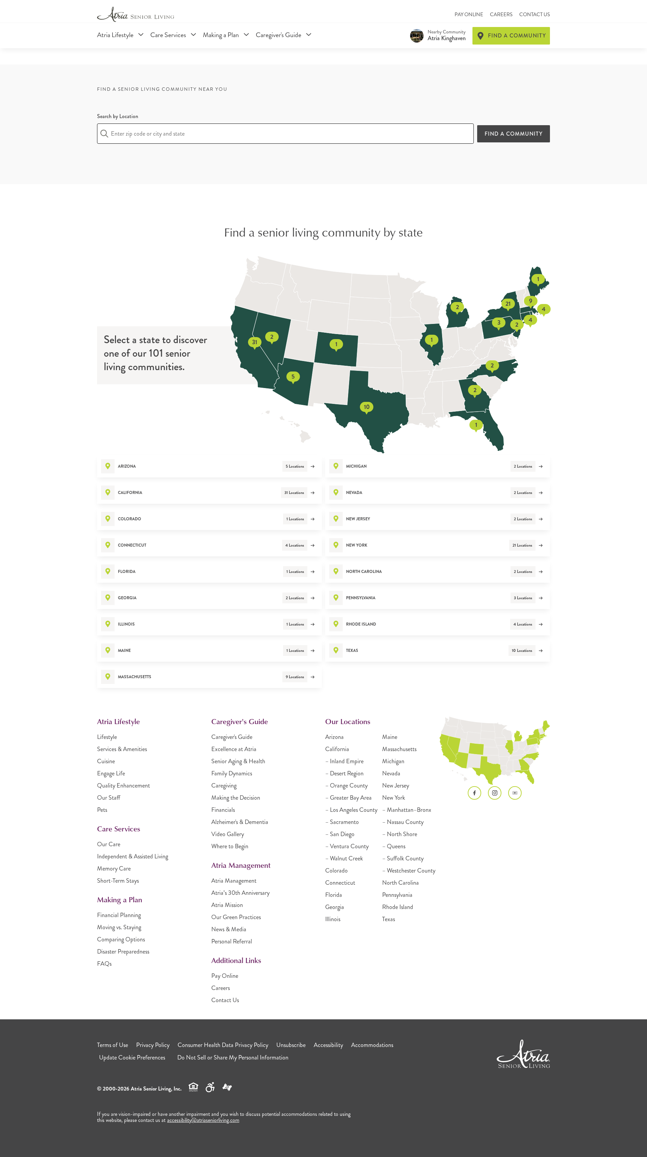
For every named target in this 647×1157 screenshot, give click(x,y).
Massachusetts (399, 749)
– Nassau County (403, 822)
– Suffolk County (403, 858)
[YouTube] (515, 793)
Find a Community (514, 134)
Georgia (334, 907)
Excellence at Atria (233, 749)
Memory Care (114, 868)
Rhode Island (397, 907)
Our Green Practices (236, 917)
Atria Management (233, 880)
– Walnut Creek (344, 858)
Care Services (168, 35)
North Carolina (400, 882)
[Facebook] (474, 793)
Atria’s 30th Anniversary (240, 892)
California (337, 749)
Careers (501, 14)
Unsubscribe (291, 1045)
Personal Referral (231, 941)
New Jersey (395, 785)
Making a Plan (221, 35)
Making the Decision (235, 797)
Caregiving (224, 785)
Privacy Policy (153, 1045)
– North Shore (399, 834)
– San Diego (340, 834)
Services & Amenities (122, 749)
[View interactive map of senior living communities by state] (494, 751)
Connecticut (340, 882)
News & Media (228, 929)
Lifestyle (107, 737)
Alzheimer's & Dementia (239, 822)
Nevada (391, 773)
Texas (388, 919)
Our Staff (108, 797)
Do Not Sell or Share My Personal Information (232, 1057)
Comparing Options (121, 939)
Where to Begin (229, 846)
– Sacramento (342, 822)
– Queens (393, 846)
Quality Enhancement (123, 785)
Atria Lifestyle (116, 35)
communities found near (166, 100)
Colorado (336, 870)
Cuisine (106, 761)
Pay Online (469, 14)
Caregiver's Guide (279, 35)
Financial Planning (119, 915)
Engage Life (111, 773)
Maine (389, 737)
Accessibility (328, 1045)
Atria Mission (227, 905)
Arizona (334, 737)
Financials (223, 809)
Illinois (332, 919)
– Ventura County (347, 846)
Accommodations (372, 1045)
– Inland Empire (344, 761)
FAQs (104, 963)
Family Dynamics (231, 773)
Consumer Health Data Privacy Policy (223, 1045)
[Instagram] (494, 793)
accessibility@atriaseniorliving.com (203, 1120)
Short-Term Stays (118, 880)
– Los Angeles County (351, 809)
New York (393, 797)
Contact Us (534, 14)
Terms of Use (112, 1045)
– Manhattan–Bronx (406, 809)
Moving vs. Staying (119, 927)
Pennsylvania (397, 894)
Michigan (393, 761)
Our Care (108, 844)
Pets (102, 809)
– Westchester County (408, 870)
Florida (333, 894)
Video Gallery (227, 834)
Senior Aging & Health (238, 761)
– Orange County (346, 785)
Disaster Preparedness (123, 951)
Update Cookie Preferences (132, 1057)
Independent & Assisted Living (132, 856)
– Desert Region (344, 773)
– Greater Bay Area (348, 797)
